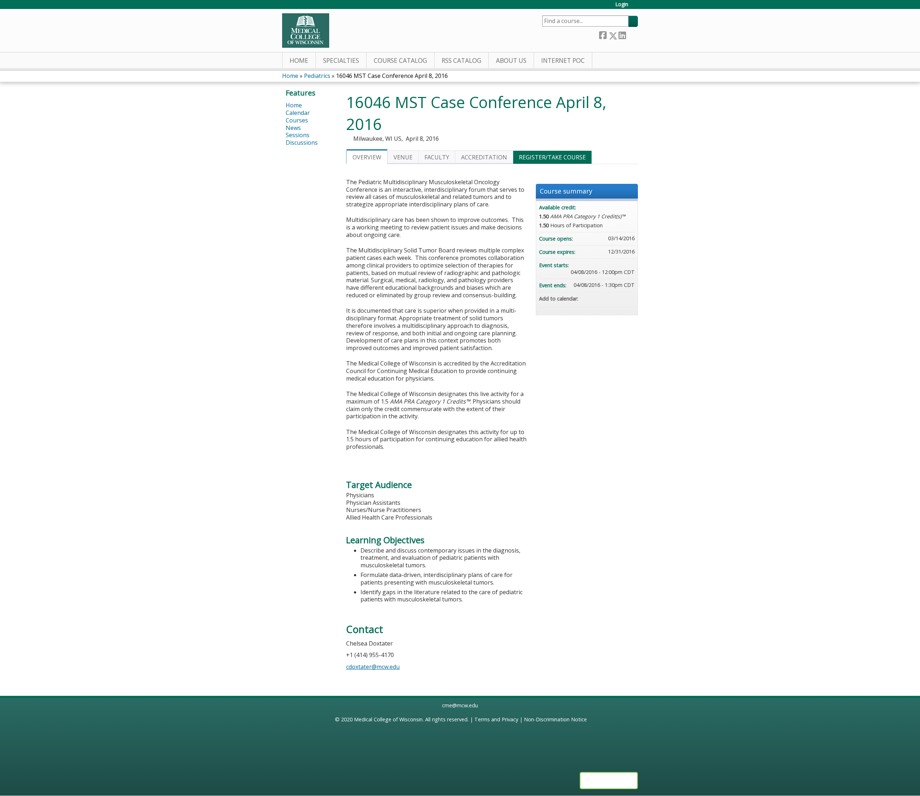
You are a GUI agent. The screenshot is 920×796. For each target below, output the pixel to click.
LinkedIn (622, 34)
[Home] (305, 30)
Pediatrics (317, 76)
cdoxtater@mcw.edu (373, 667)
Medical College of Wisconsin (388, 719)
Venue (403, 157)
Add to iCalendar (619, 298)
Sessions (297, 135)
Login (621, 4)
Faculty (436, 157)
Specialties (341, 60)
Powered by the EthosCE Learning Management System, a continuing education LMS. (609, 780)
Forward (631, 34)
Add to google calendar (600, 298)
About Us (511, 60)
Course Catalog (400, 60)
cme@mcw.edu (460, 705)
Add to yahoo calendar (610, 298)
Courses (297, 120)
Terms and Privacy (496, 719)
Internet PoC (563, 60)
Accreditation (484, 157)
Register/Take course (552, 157)
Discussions (302, 142)
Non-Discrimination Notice (555, 719)
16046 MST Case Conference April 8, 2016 (392, 76)
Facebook (602, 34)
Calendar (298, 113)
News (293, 128)
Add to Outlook (628, 298)
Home (299, 60)
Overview (367, 157)
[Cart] (636, 7)
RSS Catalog (461, 60)
